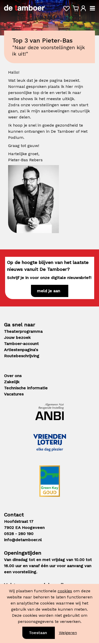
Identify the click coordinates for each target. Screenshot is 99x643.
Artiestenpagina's (21, 349)
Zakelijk (12, 381)
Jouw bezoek (17, 337)
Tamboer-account (21, 343)
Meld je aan (48, 290)
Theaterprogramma (23, 331)
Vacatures (14, 394)
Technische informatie (26, 387)
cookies (65, 590)
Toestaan (38, 632)
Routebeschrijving (21, 355)
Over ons (13, 375)
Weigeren (68, 632)
